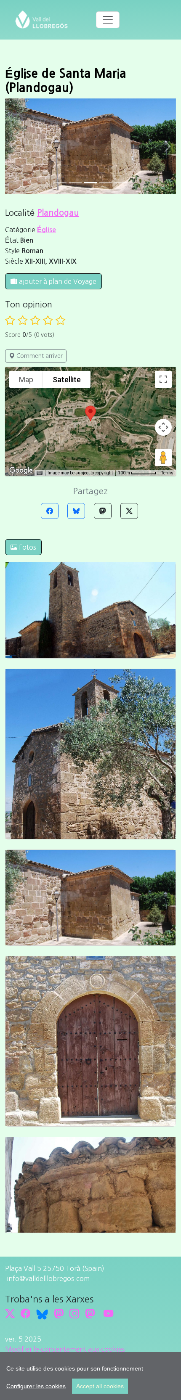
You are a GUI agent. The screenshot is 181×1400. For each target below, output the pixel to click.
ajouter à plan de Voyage (56, 281)
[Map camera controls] (163, 427)
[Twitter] (129, 511)
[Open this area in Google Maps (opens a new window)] (21, 470)
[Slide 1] (75, 183)
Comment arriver (39, 356)
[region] (90, 1376)
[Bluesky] (76, 511)
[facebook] (25, 1313)
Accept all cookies (100, 1386)
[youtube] (108, 1313)
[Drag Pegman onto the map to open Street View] (163, 457)
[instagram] (74, 1313)
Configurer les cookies (36, 1386)
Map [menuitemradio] (26, 379)
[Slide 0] (60, 183)
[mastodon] (90, 1313)
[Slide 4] (120, 183)
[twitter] (10, 1313)
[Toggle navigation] (108, 19)
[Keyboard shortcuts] (40, 473)
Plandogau (58, 213)
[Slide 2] (90, 183)
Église (46, 230)
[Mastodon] (103, 511)
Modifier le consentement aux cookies (65, 1349)
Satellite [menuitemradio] (67, 379)
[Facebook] (50, 511)
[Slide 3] (105, 183)
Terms (167, 473)
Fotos (26, 547)
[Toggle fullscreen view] (163, 379)
